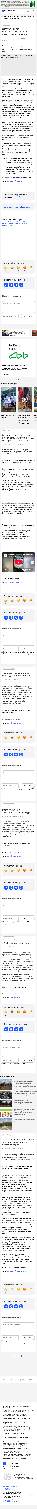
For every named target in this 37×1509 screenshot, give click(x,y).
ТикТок (22, 221)
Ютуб (4, 223)
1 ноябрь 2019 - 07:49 (8, 38)
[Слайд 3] (18, 385)
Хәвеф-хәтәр (7, 437)
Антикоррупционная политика (10, 1493)
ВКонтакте (14, 221)
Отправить (28, 316)
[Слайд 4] (20, 385)
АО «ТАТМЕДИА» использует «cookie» (10, 1496)
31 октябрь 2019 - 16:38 (8, 823)
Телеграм (5, 221)
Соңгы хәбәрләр (17, 1386)
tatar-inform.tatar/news (18, 1278)
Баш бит (5, 1386)
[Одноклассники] (11, 285)
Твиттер (24, 223)
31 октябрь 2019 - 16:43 (8, 451)
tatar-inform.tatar (16, 181)
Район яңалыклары (9, 674)
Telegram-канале (22, 196)
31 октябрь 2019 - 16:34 (8, 1155)
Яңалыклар (6, 24)
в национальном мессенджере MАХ (17, 206)
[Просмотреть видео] (8, 406)
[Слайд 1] (14, 385)
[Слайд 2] (16, 385)
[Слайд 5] (23, 385)
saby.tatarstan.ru (16, 730)
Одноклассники (13, 223)
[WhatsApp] (21, 285)
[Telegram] (16, 285)
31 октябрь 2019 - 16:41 (8, 686)
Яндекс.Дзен (7, 225)
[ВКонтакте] (6, 285)
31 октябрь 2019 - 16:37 (8, 953)
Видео (29, 1386)
